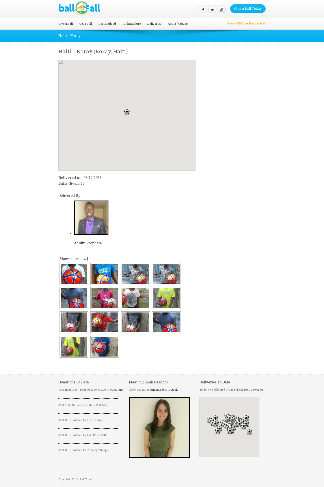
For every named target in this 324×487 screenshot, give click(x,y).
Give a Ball (65, 23)
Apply (174, 389)
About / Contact (178, 23)
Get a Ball (85, 23)
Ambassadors (132, 23)
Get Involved (107, 23)
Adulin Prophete (88, 243)
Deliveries (154, 23)
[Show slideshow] (73, 259)
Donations (116, 389)
